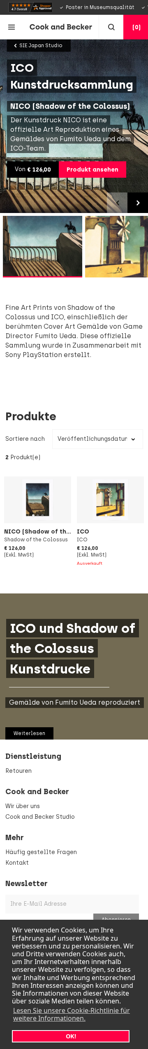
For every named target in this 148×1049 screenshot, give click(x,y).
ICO (83, 531)
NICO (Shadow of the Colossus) (53, 531)
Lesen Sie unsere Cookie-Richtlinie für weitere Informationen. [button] (71, 1014)
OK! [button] (71, 1036)
